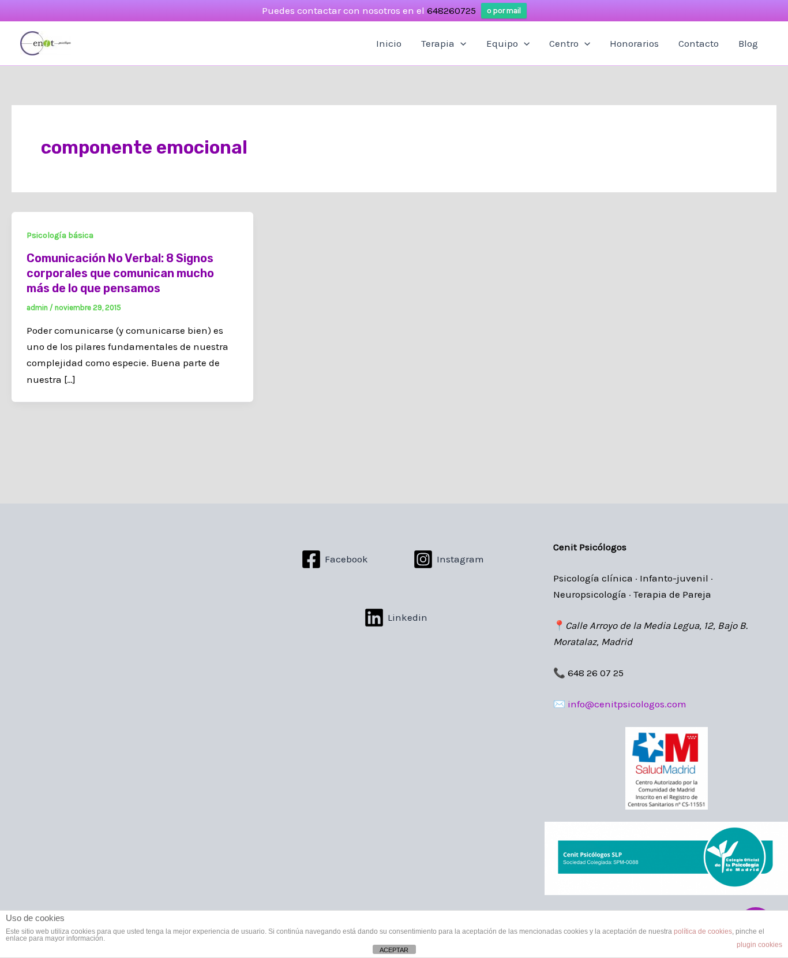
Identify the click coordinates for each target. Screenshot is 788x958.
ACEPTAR (394, 949)
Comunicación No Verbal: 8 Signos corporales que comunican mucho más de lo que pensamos (120, 273)
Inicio (388, 43)
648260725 (451, 10)
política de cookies (703, 931)
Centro (564, 43)
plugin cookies (759, 945)
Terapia (438, 43)
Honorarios (634, 43)
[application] (460, 43)
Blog (748, 43)
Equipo (502, 43)
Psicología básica (60, 235)
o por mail (504, 10)
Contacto (698, 43)
